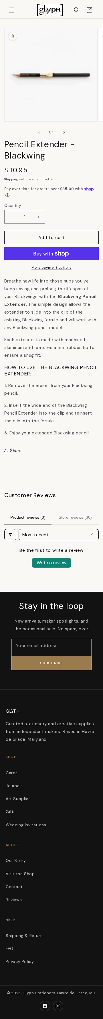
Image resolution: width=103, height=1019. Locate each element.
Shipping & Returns (25, 935)
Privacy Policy (20, 961)
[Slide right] (64, 132)
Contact (14, 886)
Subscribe (51, 663)
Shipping (11, 179)
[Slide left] (39, 132)
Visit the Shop (20, 873)
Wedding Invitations (26, 824)
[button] (11, 10)
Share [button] (16, 450)
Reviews (14, 899)
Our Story (16, 860)
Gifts (11, 811)
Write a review (51, 563)
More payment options (51, 267)
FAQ (9, 948)
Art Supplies (18, 798)
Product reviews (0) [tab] (27, 517)
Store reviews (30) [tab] (75, 517)
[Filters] (10, 534)
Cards (12, 772)
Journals (14, 785)
